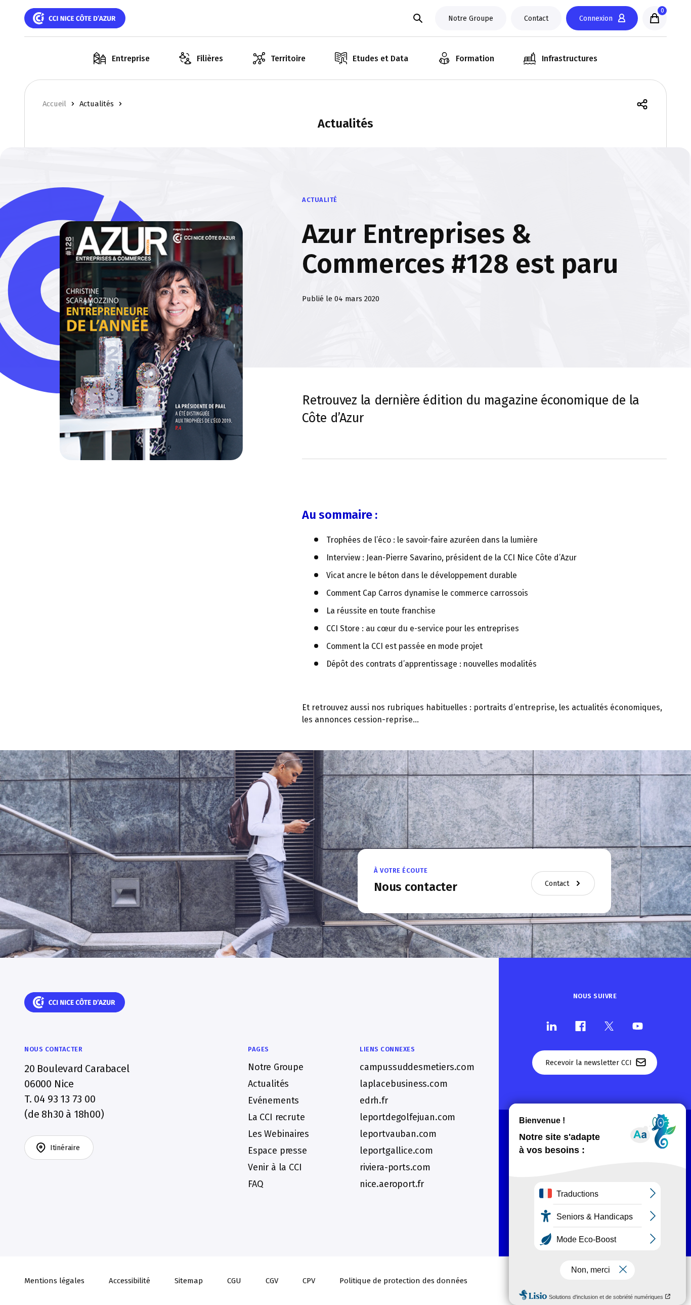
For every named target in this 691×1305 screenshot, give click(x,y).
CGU (234, 1280)
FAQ (255, 1184)
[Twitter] (609, 1025)
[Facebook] (580, 1025)
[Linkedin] (551, 1025)
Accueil (54, 104)
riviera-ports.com (395, 1167)
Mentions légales (54, 1280)
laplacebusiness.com (404, 1083)
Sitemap (189, 1280)
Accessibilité (129, 1280)
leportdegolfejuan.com (407, 1117)
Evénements (273, 1100)
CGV (272, 1280)
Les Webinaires (278, 1133)
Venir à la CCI (274, 1167)
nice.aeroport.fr (392, 1184)
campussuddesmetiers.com (417, 1067)
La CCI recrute (276, 1117)
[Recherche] (418, 18)
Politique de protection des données (403, 1280)
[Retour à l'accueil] (74, 18)
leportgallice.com (396, 1150)
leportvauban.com (398, 1133)
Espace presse (277, 1150)
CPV (309, 1280)
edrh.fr (374, 1100)
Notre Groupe (276, 1067)
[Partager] (642, 103)
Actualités (96, 104)
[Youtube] (637, 1025)
